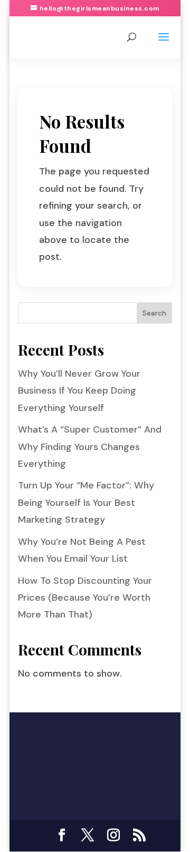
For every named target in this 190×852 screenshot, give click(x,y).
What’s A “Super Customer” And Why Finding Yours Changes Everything (90, 446)
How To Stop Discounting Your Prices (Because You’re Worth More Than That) (85, 597)
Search (154, 313)
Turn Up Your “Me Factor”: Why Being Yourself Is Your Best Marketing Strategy (86, 502)
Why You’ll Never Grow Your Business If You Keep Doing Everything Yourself (79, 390)
